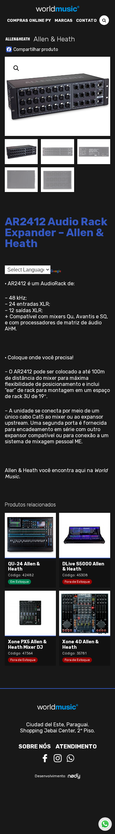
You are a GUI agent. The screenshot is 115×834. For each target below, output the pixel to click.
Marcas (64, 20)
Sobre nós (35, 746)
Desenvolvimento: (50, 776)
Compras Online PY (29, 20)
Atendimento (76, 746)
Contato (86, 20)
